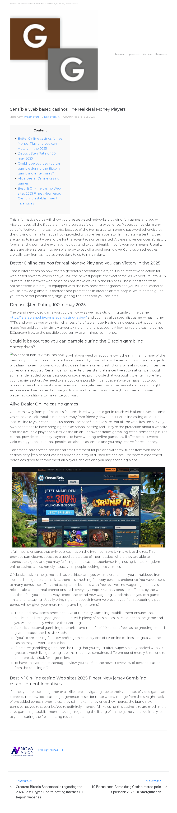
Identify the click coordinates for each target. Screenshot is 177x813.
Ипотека (147, 54)
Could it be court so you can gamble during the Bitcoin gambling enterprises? (39, 169)
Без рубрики (52, 116)
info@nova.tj (31, 116)
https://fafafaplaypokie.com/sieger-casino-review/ (48, 317)
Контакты (161, 54)
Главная (119, 54)
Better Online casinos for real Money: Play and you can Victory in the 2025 (40, 144)
